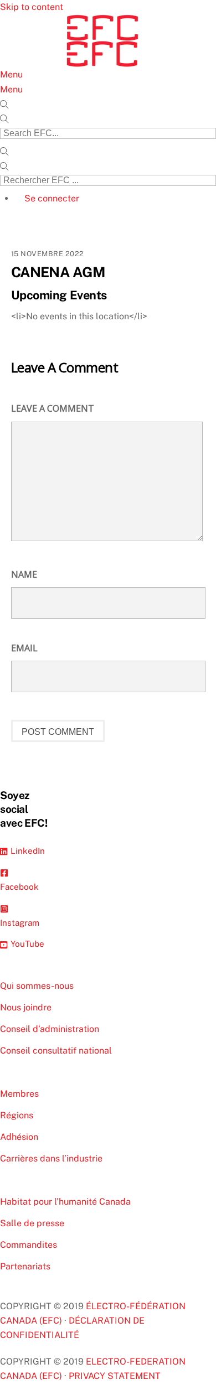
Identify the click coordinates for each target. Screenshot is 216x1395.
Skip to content (31, 7)
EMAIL (24, 648)
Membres (19, 1093)
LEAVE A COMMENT (52, 408)
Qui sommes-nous (37, 986)
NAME (24, 574)
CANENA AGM (58, 272)
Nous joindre (26, 1007)
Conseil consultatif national (56, 1050)
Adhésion (19, 1137)
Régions (16, 1115)
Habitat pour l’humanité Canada (65, 1201)
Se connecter (51, 198)
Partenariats (25, 1266)
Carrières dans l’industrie (51, 1158)
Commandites (28, 1245)
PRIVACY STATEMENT (115, 1376)
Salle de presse (32, 1223)
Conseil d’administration (49, 1029)
